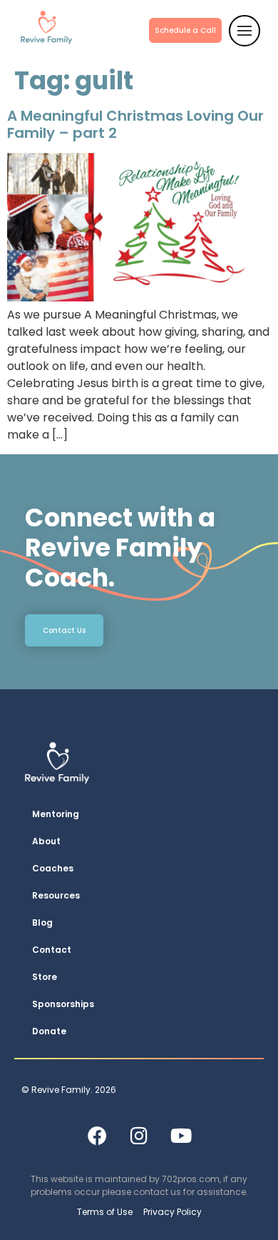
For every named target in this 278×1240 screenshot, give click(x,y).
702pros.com (191, 1179)
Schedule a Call (185, 30)
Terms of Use (105, 1212)
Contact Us (64, 630)
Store (44, 977)
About (46, 841)
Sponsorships (63, 1004)
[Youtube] (181, 1135)
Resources (56, 895)
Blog (42, 922)
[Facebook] (97, 1135)
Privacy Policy (172, 1212)
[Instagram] (139, 1135)
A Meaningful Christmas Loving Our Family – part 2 (135, 124)
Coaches (52, 868)
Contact (51, 950)
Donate (49, 1031)
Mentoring (55, 814)
